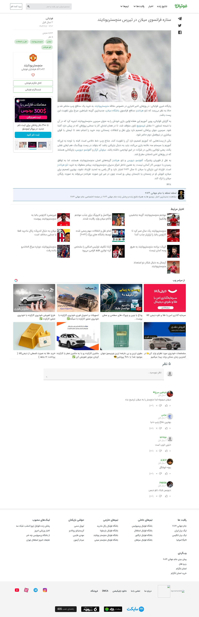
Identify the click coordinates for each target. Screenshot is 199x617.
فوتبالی (49, 18)
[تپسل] (17, 101)
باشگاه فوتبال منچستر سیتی (106, 540)
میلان (49, 41)
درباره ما (148, 591)
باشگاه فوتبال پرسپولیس (142, 526)
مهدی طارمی (78, 535)
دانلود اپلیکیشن (120, 591)
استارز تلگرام (181, 568)
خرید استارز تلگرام (179, 573)
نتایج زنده (162, 6)
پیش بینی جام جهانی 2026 (175, 559)
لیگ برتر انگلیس (179, 535)
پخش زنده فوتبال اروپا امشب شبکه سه (33, 526)
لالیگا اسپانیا (181, 540)
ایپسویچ (141, 126)
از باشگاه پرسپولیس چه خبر (38, 535)
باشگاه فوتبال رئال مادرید (107, 526)
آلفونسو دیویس (83, 150)
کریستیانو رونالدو (76, 530)
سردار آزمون (79, 540)
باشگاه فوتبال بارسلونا (109, 530)
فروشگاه (94, 591)
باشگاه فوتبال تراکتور (143, 535)
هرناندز (140, 111)
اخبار (150, 6)
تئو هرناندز (63, 165)
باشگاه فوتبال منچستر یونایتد (105, 535)
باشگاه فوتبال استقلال (143, 530)
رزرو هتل (183, 564)
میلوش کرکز (100, 150)
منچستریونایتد (102, 106)
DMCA (105, 591)
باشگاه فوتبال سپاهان (143, 540)
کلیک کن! (33, 135)
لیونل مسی (79, 526)
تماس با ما (135, 591)
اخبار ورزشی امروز (42, 530)
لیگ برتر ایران (181, 530)
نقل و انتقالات (21, 41)
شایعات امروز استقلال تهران (38, 540)
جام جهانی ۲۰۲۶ (179, 526)
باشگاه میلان (112, 111)
